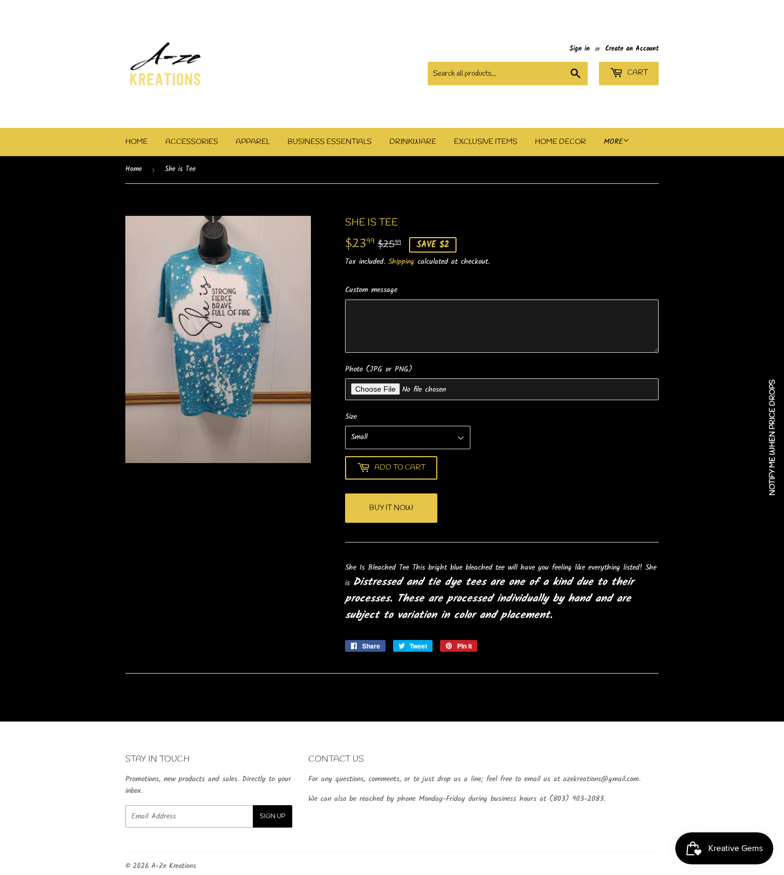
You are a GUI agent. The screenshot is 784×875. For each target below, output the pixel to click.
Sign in (580, 49)
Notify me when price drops (772, 437)
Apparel (253, 142)
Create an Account (632, 49)
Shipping (401, 262)
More (613, 142)
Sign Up (272, 816)
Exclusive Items (485, 142)
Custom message (371, 290)
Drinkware (412, 142)
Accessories (191, 142)
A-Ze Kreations (173, 866)
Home (136, 142)
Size (351, 417)
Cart (637, 73)
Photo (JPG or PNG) (378, 369)
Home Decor (560, 142)
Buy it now (391, 508)
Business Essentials (329, 142)
